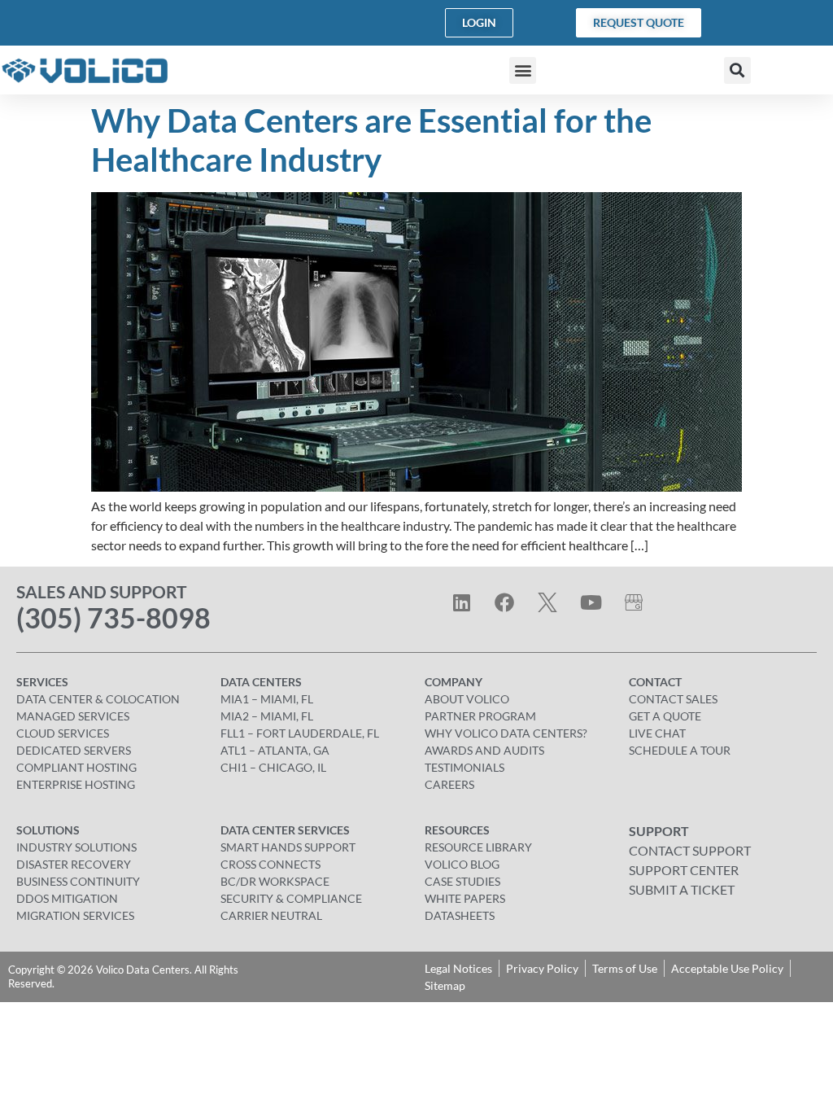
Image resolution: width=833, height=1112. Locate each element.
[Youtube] (590, 602)
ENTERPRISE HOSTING (75, 784)
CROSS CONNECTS (270, 864)
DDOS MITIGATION (67, 898)
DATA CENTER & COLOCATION (98, 699)
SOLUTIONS (48, 830)
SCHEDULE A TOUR (680, 750)
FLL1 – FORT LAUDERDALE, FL (299, 733)
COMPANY (453, 682)
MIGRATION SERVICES (75, 915)
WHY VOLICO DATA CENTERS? (506, 733)
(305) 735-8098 (113, 617)
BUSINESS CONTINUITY (78, 881)
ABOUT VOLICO (467, 699)
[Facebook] (504, 602)
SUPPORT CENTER (684, 870)
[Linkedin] (461, 602)
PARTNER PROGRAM (480, 716)
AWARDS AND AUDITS (484, 750)
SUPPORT (659, 830)
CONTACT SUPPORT (690, 850)
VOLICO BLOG (462, 864)
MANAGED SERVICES (72, 716)
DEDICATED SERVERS (73, 750)
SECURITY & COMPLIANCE (291, 898)
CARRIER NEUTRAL (271, 915)
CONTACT (655, 682)
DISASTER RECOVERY (73, 864)
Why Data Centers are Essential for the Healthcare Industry (371, 140)
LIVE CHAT (657, 733)
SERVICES (42, 682)
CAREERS (449, 784)
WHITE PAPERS (465, 898)
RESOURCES (457, 830)
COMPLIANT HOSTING (76, 767)
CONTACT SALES (673, 699)
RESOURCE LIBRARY (478, 847)
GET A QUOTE (665, 716)
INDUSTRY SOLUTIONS (76, 847)
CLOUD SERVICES (62, 733)
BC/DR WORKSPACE (274, 881)
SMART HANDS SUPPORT (287, 847)
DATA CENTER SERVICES (285, 830)
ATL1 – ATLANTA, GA (274, 750)
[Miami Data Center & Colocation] (633, 602)
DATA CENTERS (261, 682)
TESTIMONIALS (464, 767)
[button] (522, 70)
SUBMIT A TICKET (682, 889)
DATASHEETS (460, 915)
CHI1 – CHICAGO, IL (273, 767)
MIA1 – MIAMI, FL (266, 699)
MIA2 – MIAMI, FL (266, 716)
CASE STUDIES (462, 881)
